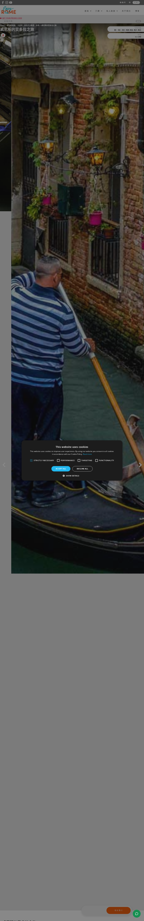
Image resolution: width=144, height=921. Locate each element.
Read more (87, 454)
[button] (72, 475)
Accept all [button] (61, 469)
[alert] (72, 460)
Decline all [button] (82, 469)
